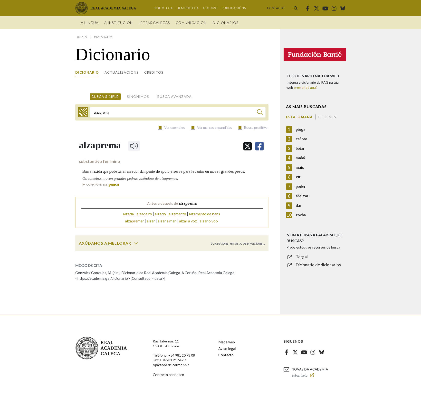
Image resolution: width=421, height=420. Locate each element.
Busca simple (105, 96)
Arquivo (210, 8)
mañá (300, 158)
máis (300, 167)
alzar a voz (188, 221)
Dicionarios (225, 22)
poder (301, 186)
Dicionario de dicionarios (318, 264)
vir (298, 177)
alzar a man (167, 221)
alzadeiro (144, 213)
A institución (118, 22)
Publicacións (234, 8)
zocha (301, 215)
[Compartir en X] (247, 146)
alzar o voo (209, 221)
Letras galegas (154, 22)
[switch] (135, 243)
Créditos (153, 72)
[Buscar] (296, 8)
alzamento (177, 213)
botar (300, 148)
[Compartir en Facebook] (259, 146)
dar (298, 205)
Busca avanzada (174, 96)
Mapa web (226, 342)
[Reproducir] (134, 145)
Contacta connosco (168, 374)
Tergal (302, 256)
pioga (300, 129)
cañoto (301, 139)
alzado (160, 213)
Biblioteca (163, 8)
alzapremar (134, 221)
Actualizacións (122, 72)
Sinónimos (138, 96)
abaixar (302, 196)
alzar (151, 221)
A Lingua (89, 22)
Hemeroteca (188, 8)
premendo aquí (305, 87)
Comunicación (191, 22)
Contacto (276, 8)
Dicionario (87, 72)
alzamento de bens (204, 213)
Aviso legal (227, 348)
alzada (128, 213)
